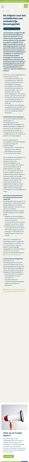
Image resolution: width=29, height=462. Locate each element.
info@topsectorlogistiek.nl (13, 254)
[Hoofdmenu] (26, 6)
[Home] (2, 6)
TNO (6, 170)
